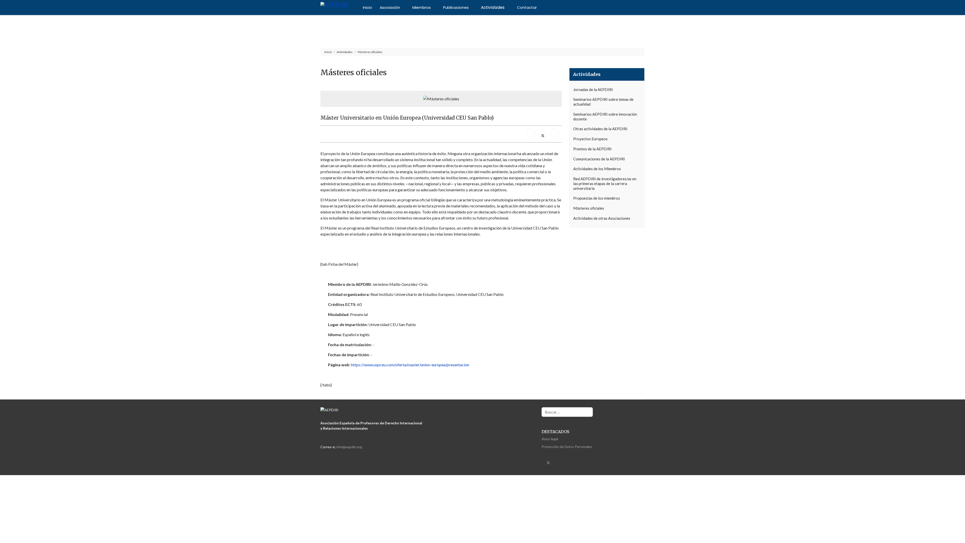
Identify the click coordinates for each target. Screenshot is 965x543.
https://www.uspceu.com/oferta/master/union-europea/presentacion (410, 364)
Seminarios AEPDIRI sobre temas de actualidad (603, 101)
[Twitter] (548, 462)
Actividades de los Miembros (597, 168)
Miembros (421, 7)
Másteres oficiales (588, 208)
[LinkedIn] (554, 132)
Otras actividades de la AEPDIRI (600, 128)
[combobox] (567, 412)
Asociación (390, 7)
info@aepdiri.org (349, 447)
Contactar (527, 7)
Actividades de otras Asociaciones (601, 218)
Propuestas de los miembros (596, 198)
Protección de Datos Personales (567, 446)
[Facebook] (531, 132)
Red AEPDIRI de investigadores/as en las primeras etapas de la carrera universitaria (604, 183)
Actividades (493, 7)
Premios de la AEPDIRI (592, 149)
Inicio (367, 7)
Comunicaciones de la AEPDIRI (599, 159)
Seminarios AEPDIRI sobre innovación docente (605, 116)
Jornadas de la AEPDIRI (593, 89)
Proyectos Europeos (590, 139)
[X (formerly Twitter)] (543, 135)
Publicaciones (456, 7)
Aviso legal (550, 439)
